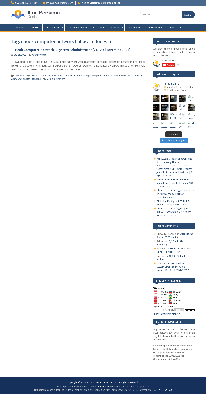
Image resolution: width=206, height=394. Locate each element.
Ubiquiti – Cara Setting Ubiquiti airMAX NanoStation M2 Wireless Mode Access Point (174, 212)
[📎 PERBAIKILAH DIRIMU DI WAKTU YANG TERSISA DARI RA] (156, 116)
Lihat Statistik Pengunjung (166, 313)
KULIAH (97, 27)
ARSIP (34, 27)
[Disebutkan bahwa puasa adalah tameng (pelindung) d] (182, 98)
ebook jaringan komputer (89, 75)
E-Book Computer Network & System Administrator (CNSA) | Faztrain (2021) (70, 50)
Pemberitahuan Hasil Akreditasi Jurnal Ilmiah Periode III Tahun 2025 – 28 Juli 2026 (175, 183)
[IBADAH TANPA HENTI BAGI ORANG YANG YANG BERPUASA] (191, 98)
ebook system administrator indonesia (122, 75)
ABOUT (174, 27)
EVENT (115, 27)
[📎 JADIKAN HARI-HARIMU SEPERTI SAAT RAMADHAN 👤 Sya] (165, 116)
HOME (19, 27)
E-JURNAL (134, 27)
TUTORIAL (53, 27)
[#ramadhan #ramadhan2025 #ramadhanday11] (173, 98)
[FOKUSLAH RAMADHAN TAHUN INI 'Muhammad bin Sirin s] (156, 98)
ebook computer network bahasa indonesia (53, 75)
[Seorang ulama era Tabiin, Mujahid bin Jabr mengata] (156, 107)
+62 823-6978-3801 (26, 2)
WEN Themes (117, 386)
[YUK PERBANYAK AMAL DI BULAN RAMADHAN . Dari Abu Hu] (173, 116)
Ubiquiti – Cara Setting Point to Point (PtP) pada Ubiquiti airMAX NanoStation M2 (176, 194)
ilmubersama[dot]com (138, 386)
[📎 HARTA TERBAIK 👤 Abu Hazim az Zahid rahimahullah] (182, 116)
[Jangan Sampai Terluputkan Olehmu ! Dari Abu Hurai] (165, 107)
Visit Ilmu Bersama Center (105, 2)
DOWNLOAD (76, 27)
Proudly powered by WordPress (72, 386)
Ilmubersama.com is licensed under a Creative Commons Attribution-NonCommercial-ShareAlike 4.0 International (93, 389)
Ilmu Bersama (39, 54)
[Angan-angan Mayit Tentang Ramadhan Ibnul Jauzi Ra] (191, 107)
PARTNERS (155, 27)
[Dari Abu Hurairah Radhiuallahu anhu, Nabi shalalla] (173, 107)
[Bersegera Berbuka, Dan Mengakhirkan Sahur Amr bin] (165, 98)
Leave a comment (56, 78)
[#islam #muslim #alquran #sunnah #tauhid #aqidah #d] (182, 125)
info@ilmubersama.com (59, 2)
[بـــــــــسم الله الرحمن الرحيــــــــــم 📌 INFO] (191, 116)
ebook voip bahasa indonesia (26, 78)
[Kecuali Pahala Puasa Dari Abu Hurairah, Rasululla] (182, 107)
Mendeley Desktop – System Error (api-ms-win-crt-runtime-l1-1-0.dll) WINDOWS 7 (173, 267)
